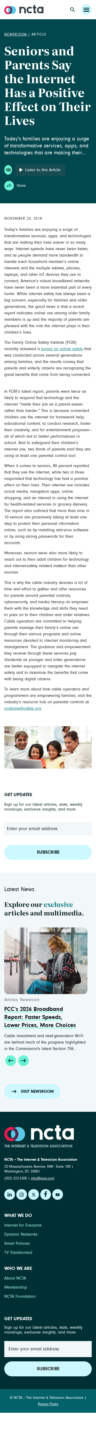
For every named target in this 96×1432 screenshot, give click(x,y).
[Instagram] (21, 1194)
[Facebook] (45, 1194)
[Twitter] (33, 1194)
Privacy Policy (48, 1404)
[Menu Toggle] (86, 9)
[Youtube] (57, 1194)
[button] (10, 1060)
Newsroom (15, 34)
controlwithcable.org (22, 708)
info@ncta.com (42, 1178)
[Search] (72, 9)
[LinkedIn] (9, 1194)
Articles (11, 1000)
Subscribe (48, 852)
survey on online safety (62, 349)
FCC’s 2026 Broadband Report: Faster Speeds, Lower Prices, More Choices (40, 1017)
